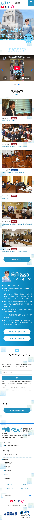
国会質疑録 (14, 170)
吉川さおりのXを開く (18, 410)
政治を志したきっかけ (11, 454)
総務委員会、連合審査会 (8, 121)
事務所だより (8, 463)
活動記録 (14, 118)
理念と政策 (6, 451)
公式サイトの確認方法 (25, 517)
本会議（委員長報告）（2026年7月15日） (13, 172)
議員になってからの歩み (17, 338)
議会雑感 (7, 478)
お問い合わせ (24, 489)
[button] (14, 84)
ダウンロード (9, 489)
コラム (7, 475)
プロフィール (6, 442)
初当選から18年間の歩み (12, 446)
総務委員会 (5, 198)
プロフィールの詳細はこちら (17, 332)
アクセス (9, 485)
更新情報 (5, 459)
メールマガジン (24, 485)
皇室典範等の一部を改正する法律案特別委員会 (14, 146)
